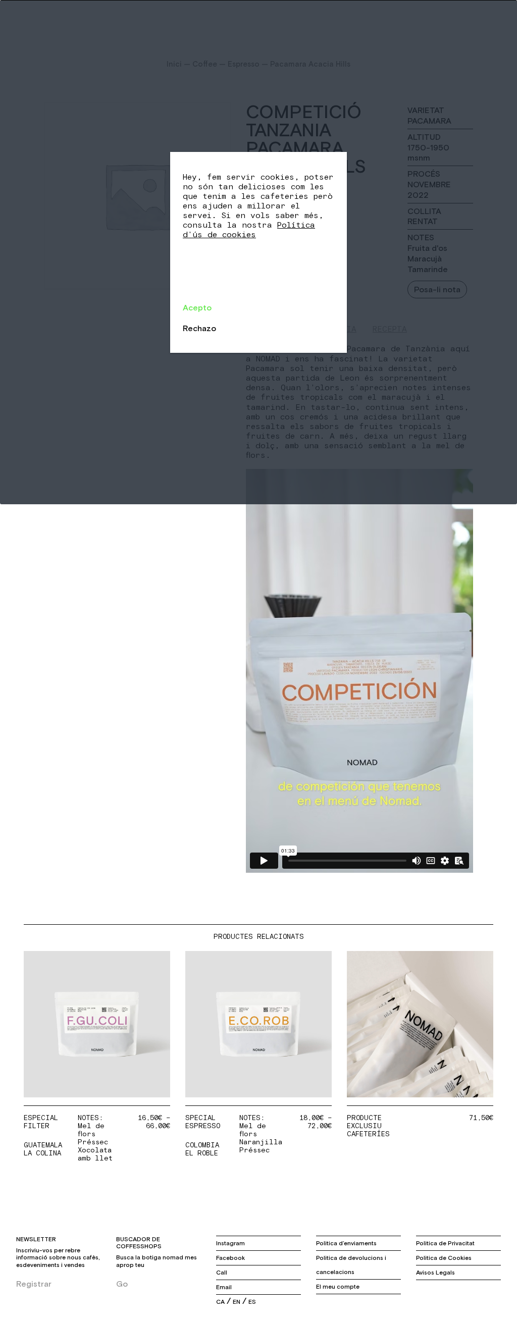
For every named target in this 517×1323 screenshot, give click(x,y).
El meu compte (337, 1286)
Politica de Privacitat (445, 1243)
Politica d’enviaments (346, 1243)
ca (220, 1301)
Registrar (33, 1284)
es (252, 1301)
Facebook (230, 1257)
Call (221, 1272)
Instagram (230, 1243)
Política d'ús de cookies (249, 230)
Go (122, 1284)
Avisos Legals (435, 1272)
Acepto (197, 307)
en (236, 1301)
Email (224, 1287)
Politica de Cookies (444, 1257)
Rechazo (199, 328)
